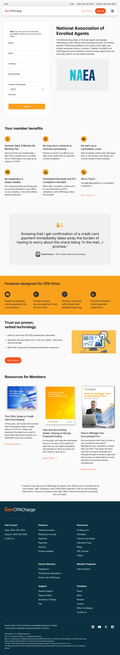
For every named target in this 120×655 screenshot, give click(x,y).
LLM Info (45, 628)
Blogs (79, 547)
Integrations (43, 569)
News (79, 595)
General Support (45, 591)
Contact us (9, 538)
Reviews (80, 599)
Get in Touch (87, 195)
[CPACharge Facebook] (112, 627)
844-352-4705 (91, 183)
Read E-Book (49, 458)
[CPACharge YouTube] (99, 627)
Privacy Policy (10, 625)
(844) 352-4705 (18, 530)
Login (72, 4)
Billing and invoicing (47, 534)
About (79, 591)
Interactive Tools (84, 543)
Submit (27, 106)
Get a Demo (87, 11)
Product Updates (45, 551)
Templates (81, 534)
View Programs (83, 569)
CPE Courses (82, 551)
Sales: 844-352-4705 (85, 4)
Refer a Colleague (85, 608)
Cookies (54, 625)
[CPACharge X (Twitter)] (106, 627)
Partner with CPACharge (49, 577)
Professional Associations (49, 573)
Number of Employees (17, 84)
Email (11, 53)
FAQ (40, 604)
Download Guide (12, 444)
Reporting (42, 543)
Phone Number (14, 74)
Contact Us (82, 612)
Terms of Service (23, 625)
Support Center (45, 595)
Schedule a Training (47, 599)
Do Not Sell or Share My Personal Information (23, 628)
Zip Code (12, 94)
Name (11, 43)
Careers (80, 604)
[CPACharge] (20, 509)
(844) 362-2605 (20, 534)
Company (12, 64)
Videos (80, 555)
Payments (42, 538)
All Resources (83, 530)
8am (6, 4)
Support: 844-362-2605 (105, 4)
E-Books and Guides (86, 538)
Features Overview (46, 530)
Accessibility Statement (40, 625)
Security (42, 547)
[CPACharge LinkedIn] (93, 627)
